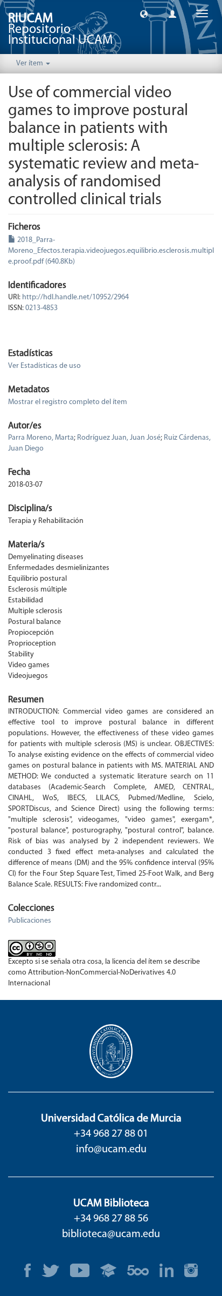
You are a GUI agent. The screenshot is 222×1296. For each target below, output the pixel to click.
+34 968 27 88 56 (111, 1218)
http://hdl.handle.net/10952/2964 (75, 297)
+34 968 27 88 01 (111, 1134)
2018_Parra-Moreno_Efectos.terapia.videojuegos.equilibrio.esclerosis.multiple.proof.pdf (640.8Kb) (111, 251)
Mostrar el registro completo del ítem (67, 402)
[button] (144, 13)
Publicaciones (29, 921)
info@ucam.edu (111, 1149)
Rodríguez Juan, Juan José (119, 438)
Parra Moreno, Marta (41, 438)
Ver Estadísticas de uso (44, 366)
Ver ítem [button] (30, 63)
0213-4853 (41, 308)
